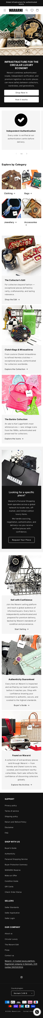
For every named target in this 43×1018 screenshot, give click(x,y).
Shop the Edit (11, 299)
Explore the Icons (13, 439)
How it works (21, 99)
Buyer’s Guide (10, 848)
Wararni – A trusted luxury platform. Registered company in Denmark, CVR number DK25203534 (21, 964)
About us (8, 933)
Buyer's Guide (20, 705)
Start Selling (20, 629)
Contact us (9, 955)
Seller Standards (12, 907)
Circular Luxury (11, 939)
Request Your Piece (21, 540)
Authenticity (10, 854)
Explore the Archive (20, 785)
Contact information (30, 1011)
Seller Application (12, 913)
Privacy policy (11, 805)
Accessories (30, 222)
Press (7, 950)
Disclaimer (9, 827)
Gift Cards (9, 887)
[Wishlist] (32, 10)
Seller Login (10, 918)
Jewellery (9, 222)
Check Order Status (13, 892)
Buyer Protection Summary (16, 865)
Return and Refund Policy (15, 822)
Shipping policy (11, 816)
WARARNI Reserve (13, 870)
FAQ (6, 833)
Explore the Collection (15, 369)
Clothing (8, 193)
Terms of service (12, 811)
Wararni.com (16, 1011)
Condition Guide (11, 881)
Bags (26, 193)
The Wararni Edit (12, 945)
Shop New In (22, 92)
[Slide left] (16, 153)
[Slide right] (26, 153)
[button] (4, 10)
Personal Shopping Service (16, 859)
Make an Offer (11, 875)
